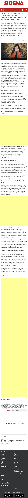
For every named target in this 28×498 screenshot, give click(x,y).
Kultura (15, 454)
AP (4, 88)
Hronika (2, 457)
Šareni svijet (16, 469)
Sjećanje (16, 453)
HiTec (15, 458)
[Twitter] (5, 485)
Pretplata (3, 478)
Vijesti (2, 453)
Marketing (3, 476)
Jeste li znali (17, 451)
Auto (15, 459)
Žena (15, 463)
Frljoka (15, 467)
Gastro (15, 457)
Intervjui (3, 455)
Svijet (2, 463)
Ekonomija (3, 458)
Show (15, 461)
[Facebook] (3, 485)
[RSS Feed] (1, 485)
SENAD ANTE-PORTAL (18, 471)
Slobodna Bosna (14, 492)
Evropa (2, 462)
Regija (2, 461)
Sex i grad (16, 462)
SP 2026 (15, 470)
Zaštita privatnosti (5, 483)
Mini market (3, 466)
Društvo (2, 465)
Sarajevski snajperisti (18, 473)
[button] (26, 44)
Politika (2, 454)
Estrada (15, 465)
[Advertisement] (14, 130)
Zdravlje (16, 455)
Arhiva (2, 475)
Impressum (3, 480)
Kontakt (2, 479)
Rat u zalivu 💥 (12, 10)
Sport (2, 459)
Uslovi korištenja (4, 482)
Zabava (15, 466)
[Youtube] (7, 485)
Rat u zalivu (3, 451)
